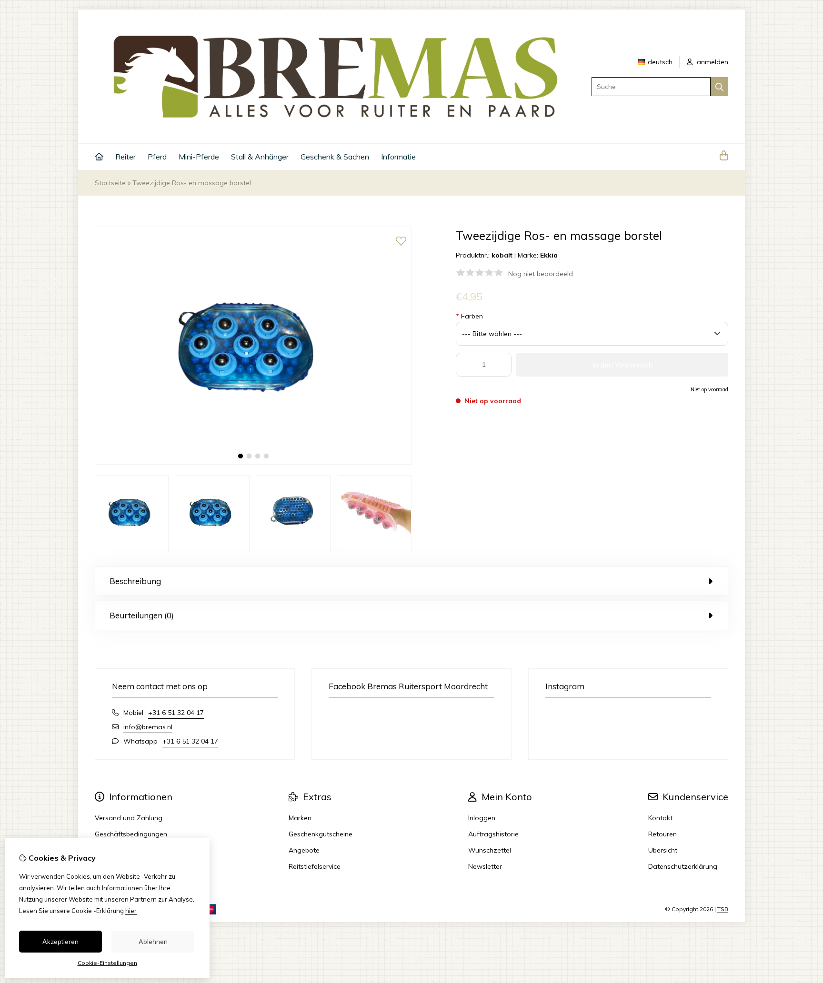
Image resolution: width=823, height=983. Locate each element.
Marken (300, 818)
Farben (469, 316)
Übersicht (662, 850)
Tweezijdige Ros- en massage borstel (191, 183)
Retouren (662, 834)
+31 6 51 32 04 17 (176, 712)
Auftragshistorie (493, 834)
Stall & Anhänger (260, 156)
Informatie (398, 156)
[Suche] (719, 86)
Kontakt (660, 818)
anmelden (711, 62)
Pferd (157, 156)
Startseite (110, 183)
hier (131, 910)
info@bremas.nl (147, 727)
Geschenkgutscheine (320, 834)
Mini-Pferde (199, 156)
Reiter (125, 156)
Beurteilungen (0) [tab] (142, 615)
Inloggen (481, 818)
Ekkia (549, 255)
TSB (722, 909)
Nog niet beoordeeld (540, 273)
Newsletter (485, 866)
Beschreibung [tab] (135, 581)
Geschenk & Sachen (335, 156)
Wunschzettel (489, 850)
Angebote (304, 850)
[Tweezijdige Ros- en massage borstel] (253, 462)
